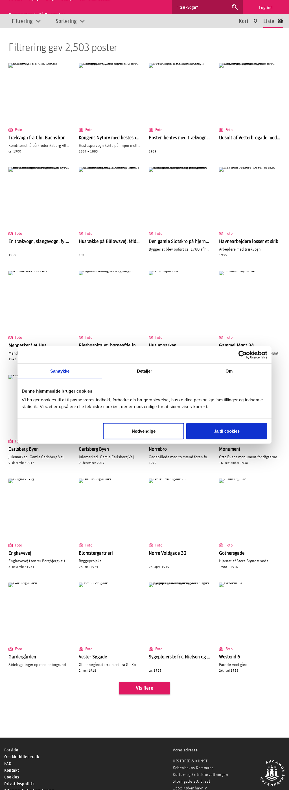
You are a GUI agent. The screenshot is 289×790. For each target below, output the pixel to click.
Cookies (11, 777)
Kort (243, 21)
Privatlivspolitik (19, 784)
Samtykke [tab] (60, 370)
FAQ (8, 764)
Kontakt (11, 770)
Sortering (66, 21)
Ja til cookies (227, 431)
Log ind (266, 8)
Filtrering (22, 21)
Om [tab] (229, 370)
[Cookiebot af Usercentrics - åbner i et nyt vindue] (242, 354)
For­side (11, 750)
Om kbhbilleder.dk (21, 757)
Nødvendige (144, 431)
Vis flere (144, 688)
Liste (268, 21)
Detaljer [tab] (144, 370)
